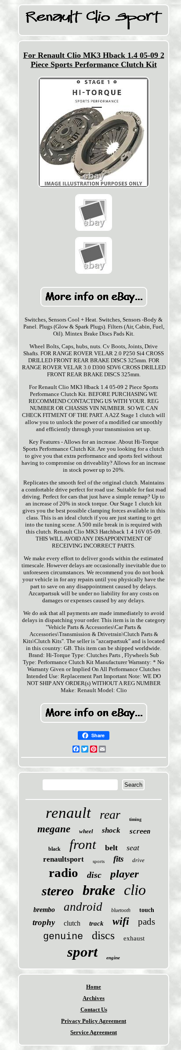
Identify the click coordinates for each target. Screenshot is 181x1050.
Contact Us (93, 1009)
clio (135, 890)
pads (146, 921)
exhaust (134, 938)
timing (135, 819)
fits (118, 858)
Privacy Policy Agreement (93, 1021)
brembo (44, 909)
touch (146, 910)
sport (82, 952)
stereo (58, 891)
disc (94, 875)
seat (133, 847)
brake (99, 890)
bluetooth (120, 910)
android (83, 906)
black (54, 849)
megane (53, 829)
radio (63, 873)
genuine (63, 936)
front (82, 844)
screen (139, 831)
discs (103, 935)
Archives (94, 998)
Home (93, 986)
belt (111, 847)
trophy (44, 922)
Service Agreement (93, 1032)
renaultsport (63, 859)
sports (99, 861)
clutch (72, 923)
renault (68, 812)
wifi (120, 921)
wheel (86, 831)
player (124, 874)
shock (111, 830)
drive (138, 860)
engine (113, 957)
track (96, 923)
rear (110, 814)
